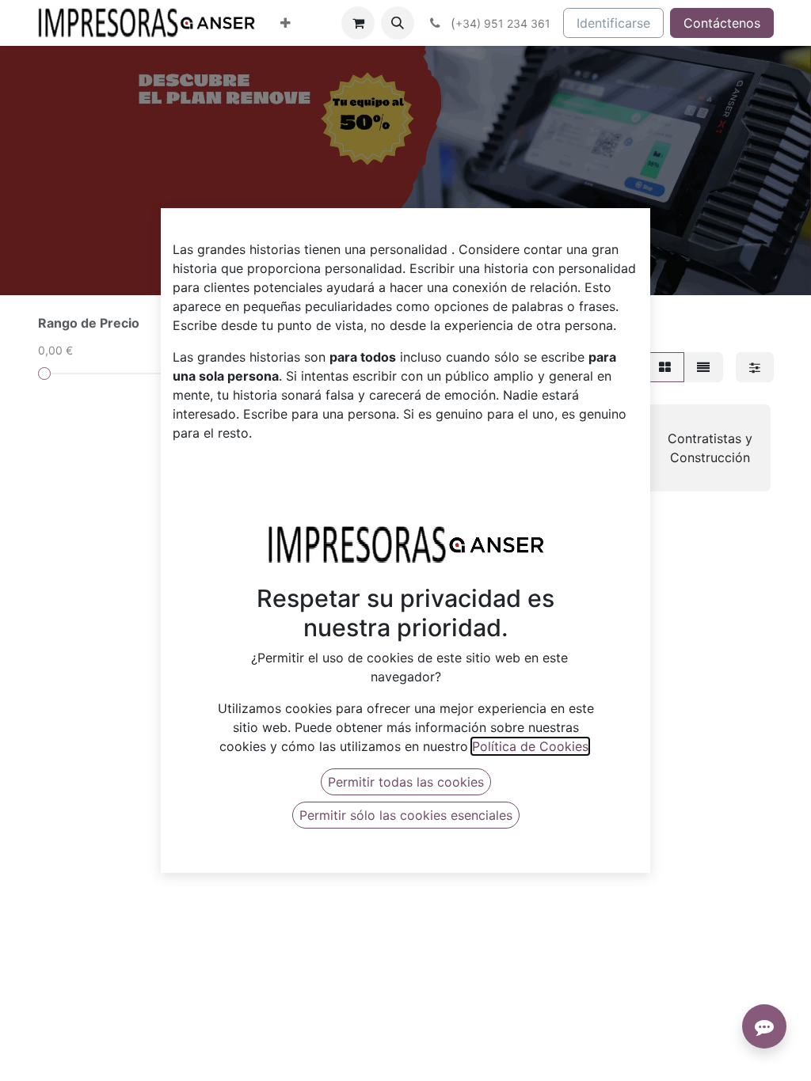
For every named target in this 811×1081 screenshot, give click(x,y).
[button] (397, 23)
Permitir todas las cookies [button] (406, 782)
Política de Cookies (530, 746)
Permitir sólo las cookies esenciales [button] (405, 815)
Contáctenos (721, 23)
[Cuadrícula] (664, 367)
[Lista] (703, 367)
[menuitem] (285, 23)
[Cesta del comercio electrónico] (358, 23)
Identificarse (613, 23)
